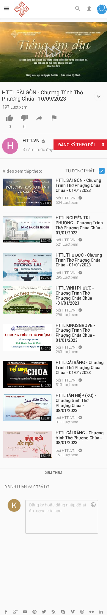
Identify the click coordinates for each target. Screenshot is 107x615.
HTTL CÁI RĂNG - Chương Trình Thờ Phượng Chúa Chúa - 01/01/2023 (80, 367)
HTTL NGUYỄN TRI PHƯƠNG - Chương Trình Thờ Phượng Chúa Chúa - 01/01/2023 (79, 224)
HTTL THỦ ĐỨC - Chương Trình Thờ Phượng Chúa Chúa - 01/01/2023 (79, 260)
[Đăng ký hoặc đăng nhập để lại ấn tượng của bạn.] (61, 516)
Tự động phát (80, 171)
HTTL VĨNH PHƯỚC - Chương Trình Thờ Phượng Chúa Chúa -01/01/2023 (75, 295)
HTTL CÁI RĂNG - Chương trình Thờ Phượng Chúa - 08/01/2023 (80, 437)
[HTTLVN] (10, 146)
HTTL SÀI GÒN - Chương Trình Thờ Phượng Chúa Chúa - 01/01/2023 (78, 185)
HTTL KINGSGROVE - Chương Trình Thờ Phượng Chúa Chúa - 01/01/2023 (75, 332)
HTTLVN (69, 198)
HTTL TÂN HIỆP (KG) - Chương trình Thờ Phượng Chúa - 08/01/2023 (76, 402)
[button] (102, 10)
